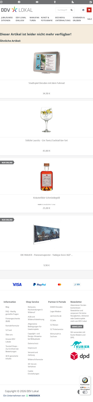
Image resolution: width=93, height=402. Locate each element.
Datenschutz (33, 343)
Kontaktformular (12, 325)
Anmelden (77, 326)
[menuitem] (65, 9)
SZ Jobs (53, 320)
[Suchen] (72, 9)
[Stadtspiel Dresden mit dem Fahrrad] (46, 62)
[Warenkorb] (89, 9)
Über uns (9, 334)
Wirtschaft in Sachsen (55, 335)
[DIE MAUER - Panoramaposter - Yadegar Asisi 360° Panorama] (46, 233)
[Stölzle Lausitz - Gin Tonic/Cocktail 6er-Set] (46, 119)
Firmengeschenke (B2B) (13, 319)
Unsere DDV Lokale (10, 340)
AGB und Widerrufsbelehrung (35, 318)
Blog (7, 307)
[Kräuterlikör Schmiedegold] (46, 176)
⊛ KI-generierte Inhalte (12, 357)
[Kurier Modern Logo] (79, 345)
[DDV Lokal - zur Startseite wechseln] (17, 10)
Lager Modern (55, 311)
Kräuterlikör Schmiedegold (46, 197)
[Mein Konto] (83, 9)
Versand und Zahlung (33, 353)
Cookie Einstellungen (33, 372)
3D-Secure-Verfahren (32, 365)
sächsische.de (55, 316)
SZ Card (9, 330)
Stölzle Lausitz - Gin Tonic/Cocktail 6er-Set (46, 140)
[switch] (85, 392)
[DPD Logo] (79, 356)
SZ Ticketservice (56, 329)
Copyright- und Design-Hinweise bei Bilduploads (35, 336)
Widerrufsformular (35, 359)
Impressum (32, 347)
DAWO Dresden (56, 307)
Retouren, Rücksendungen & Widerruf (35, 310)
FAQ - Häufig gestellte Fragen (12, 312)
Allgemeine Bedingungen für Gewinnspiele (34, 326)
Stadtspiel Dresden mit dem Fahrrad (47, 83)
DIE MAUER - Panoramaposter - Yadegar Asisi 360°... (46, 254)
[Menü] (89, 377)
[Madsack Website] (22, 395)
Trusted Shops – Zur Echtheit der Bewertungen (12, 349)
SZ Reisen (54, 324)
